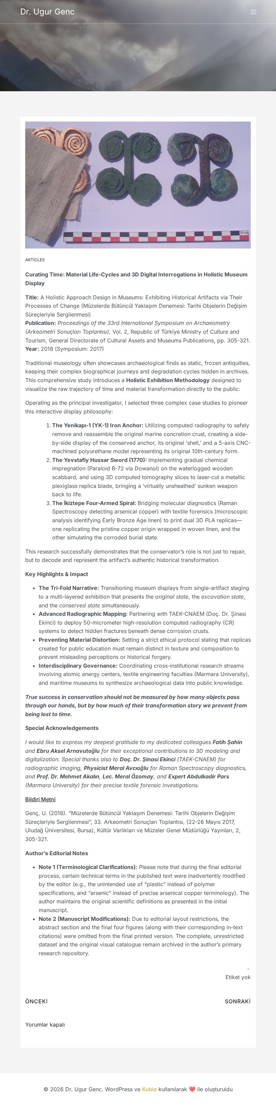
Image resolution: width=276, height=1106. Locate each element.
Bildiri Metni (40, 799)
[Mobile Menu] (253, 12)
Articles (35, 259)
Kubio (149, 1089)
